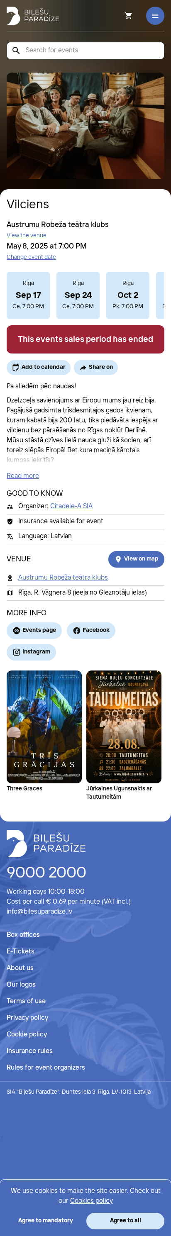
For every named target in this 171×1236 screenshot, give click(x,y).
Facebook (96, 630)
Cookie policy (27, 1034)
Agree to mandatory (45, 1221)
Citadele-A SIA (71, 506)
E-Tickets (20, 951)
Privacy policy (27, 1018)
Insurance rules (30, 1051)
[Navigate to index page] (33, 16)
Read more (23, 476)
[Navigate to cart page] (117, 16)
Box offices (23, 935)
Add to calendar (44, 367)
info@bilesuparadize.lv (39, 912)
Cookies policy (91, 1201)
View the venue (26, 236)
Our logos (21, 985)
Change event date (31, 257)
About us (20, 968)
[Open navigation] (155, 16)
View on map (141, 559)
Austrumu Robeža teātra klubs (63, 578)
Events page (39, 630)
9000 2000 (46, 873)
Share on (101, 367)
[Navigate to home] (46, 843)
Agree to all (125, 1221)
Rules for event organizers (46, 1068)
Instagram (36, 652)
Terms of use (26, 1001)
